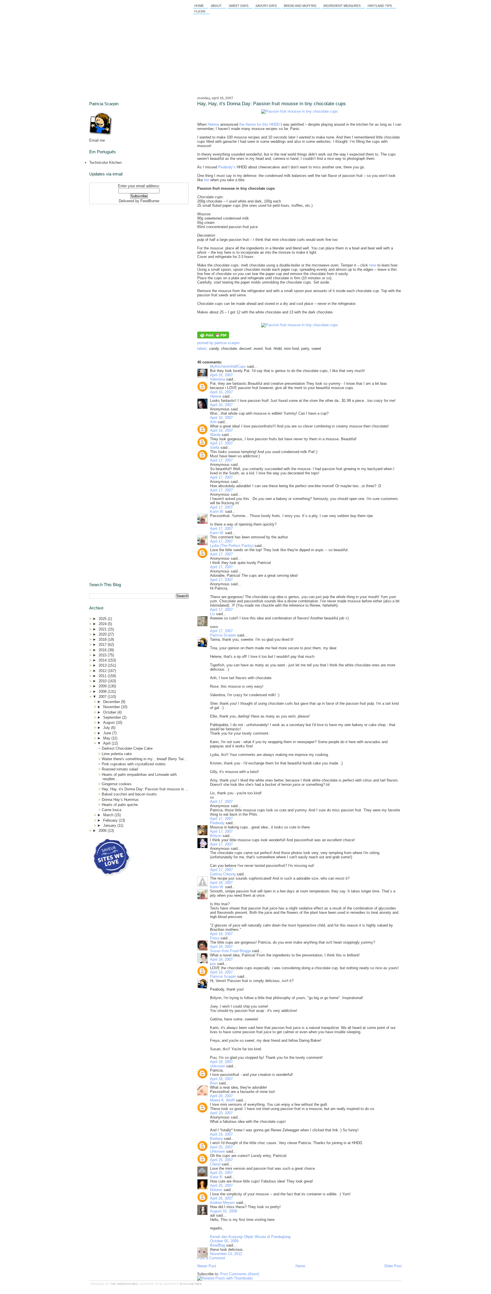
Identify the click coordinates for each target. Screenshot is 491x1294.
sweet (316, 348)
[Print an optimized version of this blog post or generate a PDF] (213, 337)
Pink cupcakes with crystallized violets (134, 764)
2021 (103, 629)
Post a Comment (211, 1258)
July (107, 727)
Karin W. (217, 511)
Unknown (217, 1066)
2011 (103, 676)
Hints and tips (380, 5)
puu (213, 964)
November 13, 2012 (226, 1254)
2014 (103, 660)
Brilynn (215, 836)
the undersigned (124, 1283)
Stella (214, 447)
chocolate (229, 348)
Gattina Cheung (223, 874)
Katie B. (216, 1177)
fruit (268, 348)
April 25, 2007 (221, 1147)
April (107, 743)
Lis (212, 614)
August (109, 722)
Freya (214, 938)
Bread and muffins (300, 5)
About (216, 5)
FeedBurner (149, 201)
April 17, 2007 (221, 443)
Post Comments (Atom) (239, 1274)
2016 (103, 650)
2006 (103, 830)
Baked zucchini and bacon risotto (129, 794)
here (372, 265)
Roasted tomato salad (120, 769)
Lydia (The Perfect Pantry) (231, 545)
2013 (103, 665)
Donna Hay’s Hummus (120, 799)
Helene (213, 124)
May (107, 738)
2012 (103, 671)
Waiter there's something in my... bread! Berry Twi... (144, 759)
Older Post (393, 1266)
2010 (103, 681)
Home (199, 5)
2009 (103, 686)
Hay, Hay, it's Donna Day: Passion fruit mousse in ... (145, 789)
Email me (97, 140)
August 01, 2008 (223, 1211)
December (112, 702)
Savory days (266, 5)
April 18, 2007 (221, 882)
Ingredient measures (342, 5)
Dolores (216, 1190)
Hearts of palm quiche (120, 805)
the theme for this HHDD (259, 124)
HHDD (278, 348)
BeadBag (217, 1245)
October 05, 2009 (224, 1241)
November (112, 707)
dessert (245, 348)
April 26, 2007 (221, 1198)
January (110, 825)
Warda (215, 435)
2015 (103, 655)
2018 (103, 639)
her (206, 180)
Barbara (216, 1138)
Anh (213, 422)
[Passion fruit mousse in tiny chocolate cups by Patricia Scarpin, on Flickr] (299, 111)
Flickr (199, 11)
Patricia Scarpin (223, 635)
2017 (103, 644)
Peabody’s (227, 167)
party (305, 348)
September (112, 717)
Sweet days (238, 5)
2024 (103, 624)
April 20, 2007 (221, 1096)
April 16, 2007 (221, 375)
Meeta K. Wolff (222, 1100)
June (107, 733)
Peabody (217, 823)
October (110, 712)
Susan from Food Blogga (230, 951)
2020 (103, 634)
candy (214, 348)
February (111, 820)
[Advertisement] (124, 242)
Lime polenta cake (117, 754)
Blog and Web (191, 1283)
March (109, 815)
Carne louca (111, 810)
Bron (214, 1083)
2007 (103, 696)
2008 (103, 691)
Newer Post (206, 1266)
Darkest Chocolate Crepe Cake (127, 748)
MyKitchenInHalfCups (228, 366)
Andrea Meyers (222, 1202)
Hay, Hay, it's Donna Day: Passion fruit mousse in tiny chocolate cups (271, 103)
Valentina (217, 379)
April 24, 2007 (221, 1134)
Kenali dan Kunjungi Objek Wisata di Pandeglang (250, 1237)
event (258, 348)
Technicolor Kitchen (105, 162)
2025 (103, 619)
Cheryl (215, 1164)
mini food (291, 348)
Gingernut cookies (117, 784)
